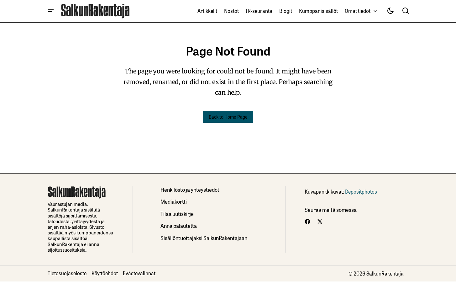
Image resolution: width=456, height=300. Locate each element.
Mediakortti (173, 201)
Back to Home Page (228, 116)
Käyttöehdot (105, 273)
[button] (50, 11)
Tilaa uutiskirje (177, 213)
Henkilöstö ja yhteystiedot (189, 189)
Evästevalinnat (139, 273)
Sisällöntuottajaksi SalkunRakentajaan (203, 238)
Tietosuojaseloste (67, 273)
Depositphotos (361, 191)
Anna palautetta (178, 225)
